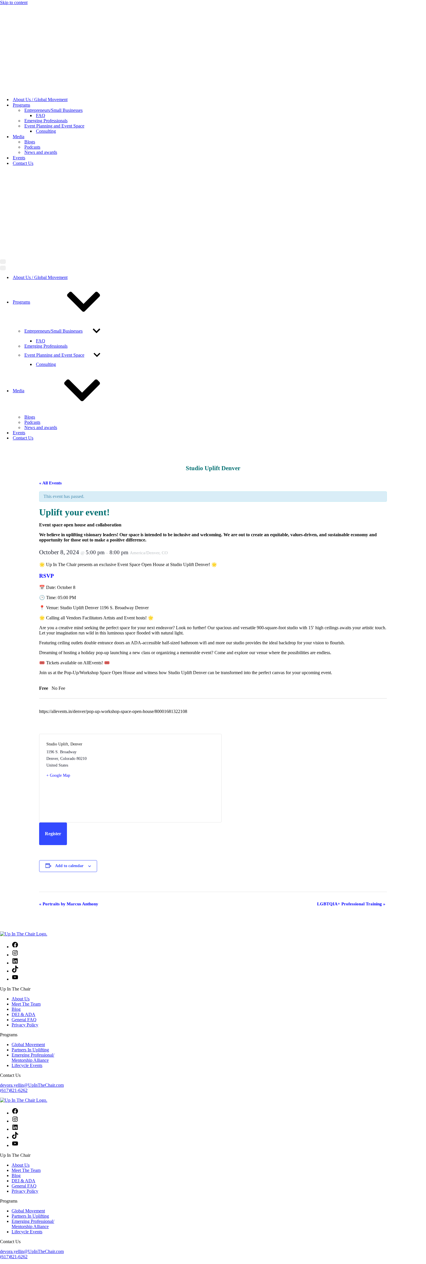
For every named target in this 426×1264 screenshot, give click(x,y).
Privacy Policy (25, 861)
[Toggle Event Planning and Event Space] (97, 191)
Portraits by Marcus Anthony (68, 740)
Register (53, 670)
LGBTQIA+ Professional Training (351, 740)
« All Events (50, 319)
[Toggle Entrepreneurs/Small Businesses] (96, 168)
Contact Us (23, 81)
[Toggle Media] (82, 227)
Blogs (29, 60)
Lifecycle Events (27, 902)
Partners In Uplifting (30, 886)
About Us (21, 835)
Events (19, 76)
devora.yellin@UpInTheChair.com (32, 921)
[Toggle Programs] (83, 139)
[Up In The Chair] (23, 7)
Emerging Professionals (46, 39)
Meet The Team (26, 840)
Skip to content (14, 2)
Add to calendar (69, 702)
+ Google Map (58, 612)
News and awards (40, 70)
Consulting (46, 49)
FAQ (40, 33)
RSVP (46, 412)
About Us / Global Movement (40, 17)
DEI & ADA (23, 851)
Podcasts (32, 65)
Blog (16, 845)
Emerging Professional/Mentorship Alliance (33, 894)
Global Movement (28, 881)
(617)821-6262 (14, 926)
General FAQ (24, 856)
